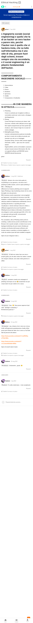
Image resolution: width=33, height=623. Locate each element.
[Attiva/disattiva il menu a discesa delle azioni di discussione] (31, 7)
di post (16, 6)
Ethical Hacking (9, 2)
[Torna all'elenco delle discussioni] (3, 7)
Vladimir (5, 326)
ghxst (5, 180)
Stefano (5, 254)
